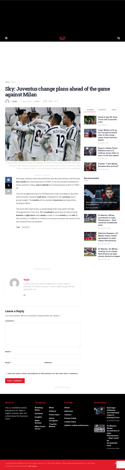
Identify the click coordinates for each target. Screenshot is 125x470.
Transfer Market (53, 425)
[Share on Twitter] (8, 186)
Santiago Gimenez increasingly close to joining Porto (101, 203)
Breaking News (39, 408)
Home (7, 82)
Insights (38, 417)
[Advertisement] (62, 17)
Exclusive (39, 413)
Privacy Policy (70, 418)
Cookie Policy (70, 422)
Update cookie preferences (76, 425)
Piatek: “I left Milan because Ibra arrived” (108, 164)
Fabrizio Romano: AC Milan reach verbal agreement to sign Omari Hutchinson (108, 237)
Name (8, 351)
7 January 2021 (26, 101)
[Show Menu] (6, 38)
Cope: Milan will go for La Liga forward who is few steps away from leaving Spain (107, 135)
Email (8, 362)
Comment (10, 321)
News (13, 82)
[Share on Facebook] (8, 180)
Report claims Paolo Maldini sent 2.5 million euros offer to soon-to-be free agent (108, 152)
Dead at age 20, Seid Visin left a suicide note (107, 119)
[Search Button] (118, 38)
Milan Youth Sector (40, 427)
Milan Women (38, 421)
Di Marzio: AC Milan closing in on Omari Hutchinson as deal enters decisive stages (109, 252)
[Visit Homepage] (62, 37)
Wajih (15, 101)
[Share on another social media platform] (8, 192)
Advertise (68, 411)
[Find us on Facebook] (115, 463)
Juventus (25, 227)
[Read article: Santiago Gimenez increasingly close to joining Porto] (102, 197)
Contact (67, 414)
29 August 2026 (92, 208)
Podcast (52, 411)
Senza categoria (53, 419)
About (67, 407)
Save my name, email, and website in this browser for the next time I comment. (43, 373)
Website (48, 362)
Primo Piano (54, 414)
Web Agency (32, 466)
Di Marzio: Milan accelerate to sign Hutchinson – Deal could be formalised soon (107, 220)
